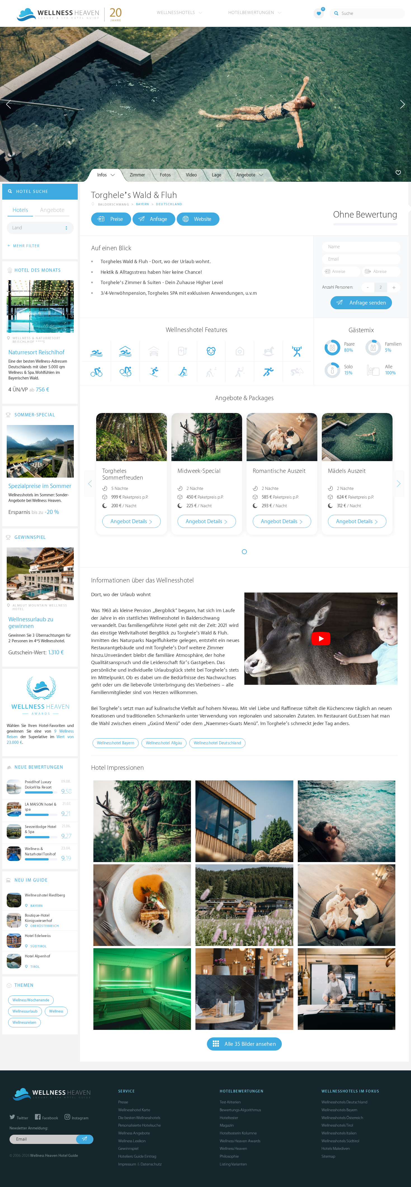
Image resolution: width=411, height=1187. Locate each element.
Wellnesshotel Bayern (115, 743)
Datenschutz (151, 1164)
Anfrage (158, 219)
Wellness (56, 1011)
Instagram (79, 1118)
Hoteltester (229, 1117)
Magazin (227, 1125)
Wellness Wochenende (31, 1000)
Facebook (49, 1118)
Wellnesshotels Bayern (339, 1110)
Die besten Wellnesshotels (139, 1117)
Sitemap (328, 1156)
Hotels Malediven (336, 1148)
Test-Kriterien (230, 1102)
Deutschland (169, 204)
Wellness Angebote (134, 1133)
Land (17, 228)
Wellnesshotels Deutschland (344, 1102)
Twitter (22, 1118)
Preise (116, 219)
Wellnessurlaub (25, 1011)
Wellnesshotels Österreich (342, 1117)
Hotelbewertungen (252, 12)
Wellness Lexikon (132, 1141)
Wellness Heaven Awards (240, 1141)
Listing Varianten (233, 1164)
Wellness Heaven (233, 1148)
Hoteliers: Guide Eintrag (137, 1156)
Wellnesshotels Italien (339, 1133)
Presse (123, 1102)
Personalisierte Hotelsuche (139, 1125)
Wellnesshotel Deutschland (217, 743)
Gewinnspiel (128, 1148)
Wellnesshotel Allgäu (164, 743)
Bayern (142, 204)
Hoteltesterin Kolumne (238, 1133)
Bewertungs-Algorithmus (240, 1110)
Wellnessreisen (24, 1022)
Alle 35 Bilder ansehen (250, 1044)
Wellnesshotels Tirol (337, 1125)
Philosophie (229, 1156)
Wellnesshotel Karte (134, 1110)
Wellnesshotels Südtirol (340, 1141)
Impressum (127, 1164)
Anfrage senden (367, 303)
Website (202, 219)
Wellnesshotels (177, 12)
